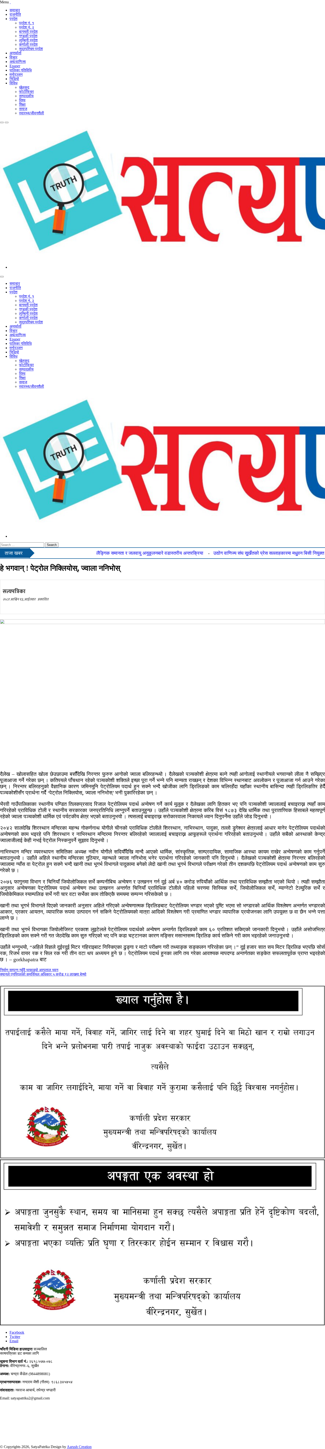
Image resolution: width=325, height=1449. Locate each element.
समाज (23, 109)
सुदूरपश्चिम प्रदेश (31, 49)
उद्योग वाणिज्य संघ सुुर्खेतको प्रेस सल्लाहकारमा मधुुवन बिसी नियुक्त (242, 553)
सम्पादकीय (26, 96)
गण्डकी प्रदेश (28, 36)
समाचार (15, 10)
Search (52, 545)
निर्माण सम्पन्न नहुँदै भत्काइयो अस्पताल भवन (29, 970)
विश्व (22, 100)
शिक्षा (22, 104)
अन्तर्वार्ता (15, 53)
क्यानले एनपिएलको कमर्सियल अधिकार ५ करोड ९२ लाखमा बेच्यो (43, 974)
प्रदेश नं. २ (26, 27)
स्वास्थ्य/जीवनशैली (31, 113)
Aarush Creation (79, 1447)
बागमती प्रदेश (28, 32)
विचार (13, 57)
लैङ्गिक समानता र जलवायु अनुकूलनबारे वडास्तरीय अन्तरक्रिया (123, 553)
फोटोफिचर (26, 92)
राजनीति (15, 14)
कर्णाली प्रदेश (28, 44)
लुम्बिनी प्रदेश (28, 40)
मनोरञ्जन (16, 74)
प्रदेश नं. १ (26, 23)
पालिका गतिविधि (21, 70)
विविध (13, 83)
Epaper (15, 66)
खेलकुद (24, 87)
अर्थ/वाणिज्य (18, 62)
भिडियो (14, 79)
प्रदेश (13, 19)
